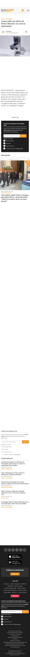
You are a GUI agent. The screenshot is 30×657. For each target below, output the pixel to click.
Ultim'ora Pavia (21, 588)
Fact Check (15, 639)
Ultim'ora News (18, 586)
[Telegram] (20, 549)
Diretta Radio (7, 592)
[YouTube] (13, 549)
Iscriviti (23, 136)
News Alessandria (9, 141)
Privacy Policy (20, 148)
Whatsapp (10, 586)
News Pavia (8, 143)
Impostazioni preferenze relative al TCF (15, 644)
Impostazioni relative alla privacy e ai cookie (15, 645)
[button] (28, 159)
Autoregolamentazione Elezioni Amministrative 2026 (15, 642)
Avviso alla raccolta (15, 647)
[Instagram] (16, 549)
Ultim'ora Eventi (22, 590)
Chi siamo (6, 584)
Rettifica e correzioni (15, 640)
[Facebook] (5, 549)
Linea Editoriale (15, 636)
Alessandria (9, 19)
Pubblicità (23, 584)
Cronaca (3, 19)
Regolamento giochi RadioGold (15, 637)
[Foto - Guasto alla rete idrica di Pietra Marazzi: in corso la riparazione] (15, 45)
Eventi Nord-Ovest (9, 146)
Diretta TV (14, 592)
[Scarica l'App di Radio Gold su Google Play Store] (15, 562)
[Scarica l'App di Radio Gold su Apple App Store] (15, 556)
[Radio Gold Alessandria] (7, 10)
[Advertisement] (15, 73)
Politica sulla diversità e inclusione (15, 632)
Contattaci (15, 596)
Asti (7, 498)
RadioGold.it (19, 651)
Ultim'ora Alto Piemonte (10, 590)
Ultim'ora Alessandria (10, 588)
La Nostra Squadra (15, 584)
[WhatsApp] (24, 549)
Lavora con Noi (22, 592)
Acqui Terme (9, 478)
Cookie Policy (18, 631)
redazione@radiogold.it (20, 653)
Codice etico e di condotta (15, 634)
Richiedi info (15, 574)
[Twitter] (9, 549)
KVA (19, 654)
